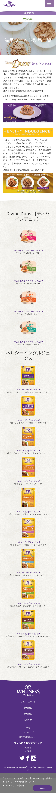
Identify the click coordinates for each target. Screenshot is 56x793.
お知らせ (28, 720)
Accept (42, 788)
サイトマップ (28, 732)
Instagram (33, 758)
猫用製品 (28, 714)
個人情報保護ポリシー (28, 737)
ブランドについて (28, 702)
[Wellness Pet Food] (10, 4)
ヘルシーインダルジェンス (28, 390)
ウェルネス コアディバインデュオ (28, 250)
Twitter (21, 758)
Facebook (27, 758)
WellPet (12, 767)
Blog (28, 728)
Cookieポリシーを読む (14, 785)
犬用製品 (28, 708)
